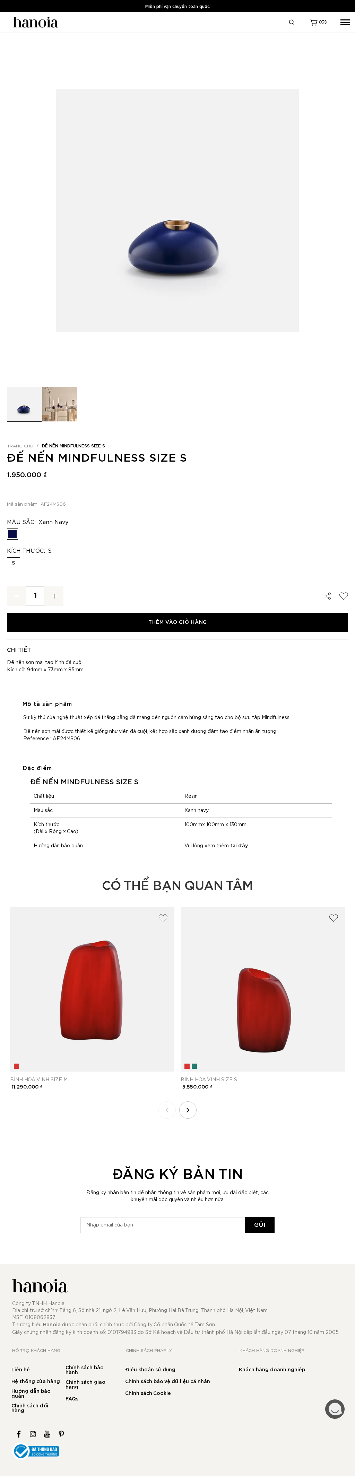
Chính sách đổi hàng (29, 1408)
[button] (59, 404)
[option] (12, 534)
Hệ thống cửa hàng (35, 1381)
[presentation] (188, 1110)
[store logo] (34, 22)
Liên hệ (20, 1370)
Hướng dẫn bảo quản (31, 1394)
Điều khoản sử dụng (150, 1370)
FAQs (72, 1399)
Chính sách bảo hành (85, 1370)
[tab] (177, 704)
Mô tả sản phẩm (47, 704)
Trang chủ (20, 446)
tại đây (239, 846)
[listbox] (177, 536)
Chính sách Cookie (148, 1393)
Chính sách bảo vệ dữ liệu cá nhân (167, 1381)
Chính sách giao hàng (85, 1385)
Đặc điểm (37, 768)
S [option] (13, 563)
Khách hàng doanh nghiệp (272, 1370)
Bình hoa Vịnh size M (39, 1079)
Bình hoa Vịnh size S (209, 1079)
